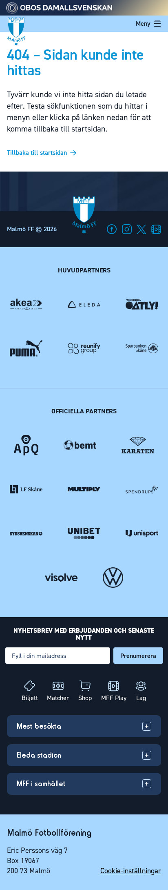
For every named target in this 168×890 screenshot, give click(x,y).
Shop (85, 698)
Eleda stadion (39, 755)
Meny (143, 23)
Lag (141, 698)
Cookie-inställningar (130, 871)
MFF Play (113, 698)
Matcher (58, 698)
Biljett (30, 698)
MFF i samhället (41, 783)
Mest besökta (39, 726)
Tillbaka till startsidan (37, 152)
